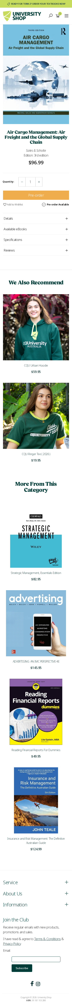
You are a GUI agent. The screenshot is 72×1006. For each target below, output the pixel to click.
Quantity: (8, 182)
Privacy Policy (12, 943)
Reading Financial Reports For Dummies (36, 750)
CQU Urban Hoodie (36, 365)
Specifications (13, 239)
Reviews (9, 250)
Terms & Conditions (47, 939)
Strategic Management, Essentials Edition (36, 573)
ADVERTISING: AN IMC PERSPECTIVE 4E (36, 661)
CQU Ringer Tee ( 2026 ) (36, 454)
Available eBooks (15, 229)
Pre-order (36, 195)
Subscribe (22, 968)
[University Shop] (23, 15)
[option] (36, 74)
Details (8, 218)
